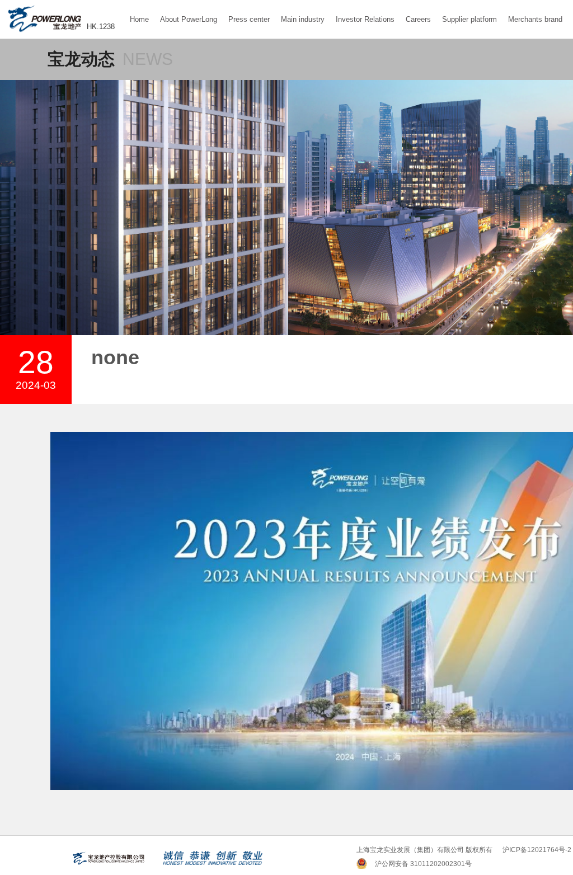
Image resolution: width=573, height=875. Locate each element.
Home (139, 19)
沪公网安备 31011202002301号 (423, 864)
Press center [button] (249, 19)
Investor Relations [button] (365, 19)
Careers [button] (418, 19)
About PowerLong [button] (188, 19)
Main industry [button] (303, 19)
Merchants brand (535, 19)
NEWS (148, 59)
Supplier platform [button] (469, 19)
